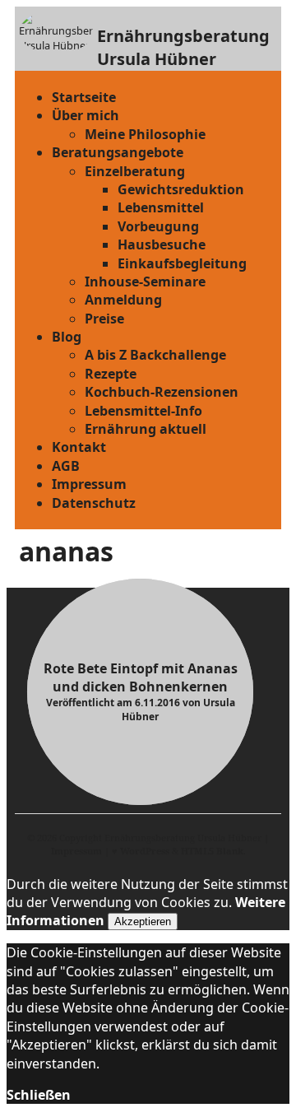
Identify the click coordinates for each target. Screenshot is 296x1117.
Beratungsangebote (117, 152)
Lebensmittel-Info (143, 411)
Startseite (84, 97)
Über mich (85, 115)
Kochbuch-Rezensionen (161, 392)
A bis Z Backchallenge (155, 355)
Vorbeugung (158, 226)
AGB (66, 466)
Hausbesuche (162, 244)
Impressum (89, 484)
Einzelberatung (135, 171)
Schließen (39, 1095)
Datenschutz (94, 503)
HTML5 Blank (212, 851)
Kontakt (79, 447)
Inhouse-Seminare (145, 281)
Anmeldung (123, 300)
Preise (104, 319)
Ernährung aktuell (145, 429)
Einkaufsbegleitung (182, 263)
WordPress (144, 851)
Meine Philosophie (145, 134)
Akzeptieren (142, 921)
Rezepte (110, 374)
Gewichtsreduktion (181, 189)
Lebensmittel (161, 207)
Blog (66, 337)
